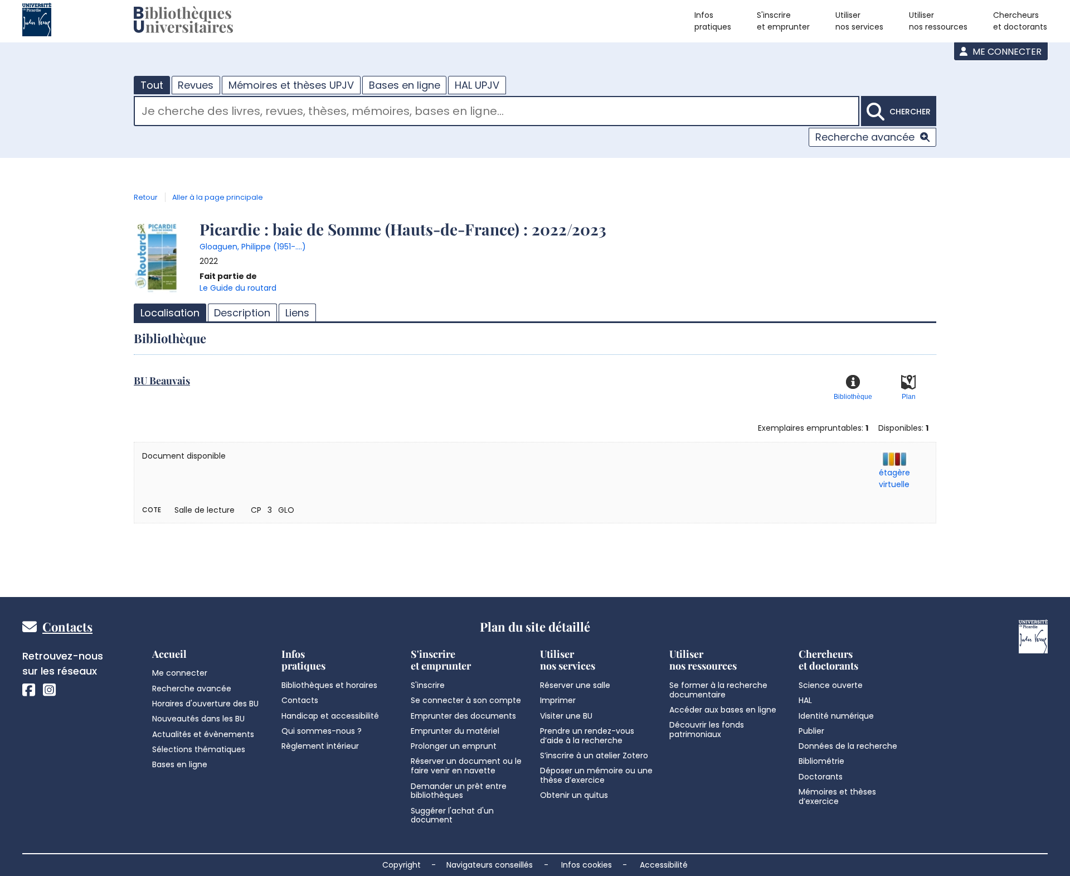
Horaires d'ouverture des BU (205, 703)
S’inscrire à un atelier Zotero (594, 755)
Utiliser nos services (859, 20)
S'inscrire (428, 685)
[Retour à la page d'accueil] (183, 21)
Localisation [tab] (170, 313)
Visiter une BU (566, 715)
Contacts (67, 626)
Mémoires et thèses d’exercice (837, 796)
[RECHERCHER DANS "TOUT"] (496, 112)
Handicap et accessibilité (330, 715)
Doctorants (821, 776)
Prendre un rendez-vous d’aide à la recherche (587, 735)
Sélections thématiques (198, 749)
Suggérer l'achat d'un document (452, 815)
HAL (805, 700)
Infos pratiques (712, 20)
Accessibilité (664, 864)
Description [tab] (242, 313)
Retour (146, 197)
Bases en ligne (404, 85)
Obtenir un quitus (574, 795)
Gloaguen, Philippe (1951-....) (253, 246)
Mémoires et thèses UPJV (291, 85)
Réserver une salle (575, 685)
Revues (195, 85)
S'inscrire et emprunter (783, 20)
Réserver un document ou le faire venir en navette (466, 765)
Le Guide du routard (238, 287)
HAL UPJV (477, 85)
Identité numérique (836, 715)
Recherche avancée (865, 137)
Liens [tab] (297, 313)
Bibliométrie (821, 761)
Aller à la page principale (217, 197)
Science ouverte (831, 685)
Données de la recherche (848, 746)
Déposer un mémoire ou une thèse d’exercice (596, 775)
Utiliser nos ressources (938, 20)
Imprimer (558, 700)
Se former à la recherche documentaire (718, 690)
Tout (151, 85)
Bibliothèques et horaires (329, 685)
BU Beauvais (162, 380)
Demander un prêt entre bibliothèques (459, 791)
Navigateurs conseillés (489, 864)
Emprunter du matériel (455, 731)
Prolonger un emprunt (454, 746)
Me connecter (1006, 51)
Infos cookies (586, 864)
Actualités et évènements (203, 734)
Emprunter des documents (463, 715)
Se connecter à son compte (466, 700)
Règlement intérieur (320, 746)
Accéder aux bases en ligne (722, 709)
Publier (811, 731)
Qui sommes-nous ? (321, 731)
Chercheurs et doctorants (1020, 20)
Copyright (401, 864)
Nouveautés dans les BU (198, 718)
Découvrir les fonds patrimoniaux (706, 729)
